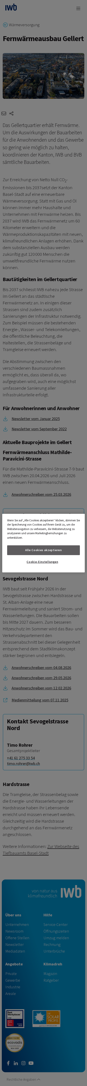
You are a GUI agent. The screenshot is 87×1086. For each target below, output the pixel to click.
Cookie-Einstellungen (42, 562)
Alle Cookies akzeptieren (43, 550)
